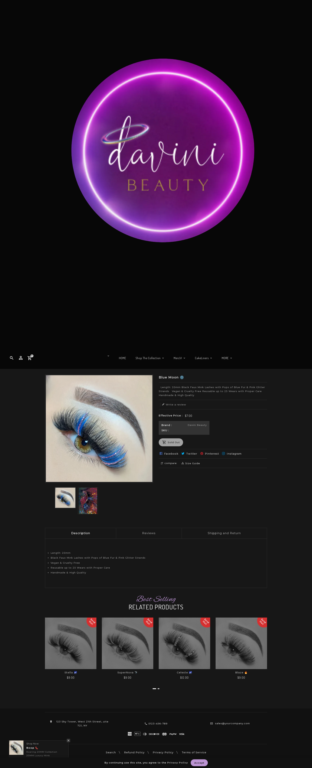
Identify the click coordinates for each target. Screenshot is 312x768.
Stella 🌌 (70, 672)
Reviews (149, 533)
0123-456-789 (158, 723)
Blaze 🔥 (241, 672)
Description (80, 533)
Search (111, 752)
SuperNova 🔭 (127, 672)
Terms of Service (194, 752)
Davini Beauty (197, 425)
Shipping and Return (224, 533)
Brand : (166, 425)
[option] (65, 497)
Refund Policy (134, 752)
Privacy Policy (163, 752)
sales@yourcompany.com (232, 723)
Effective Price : (171, 415)
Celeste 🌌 (184, 672)
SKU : (165, 430)
